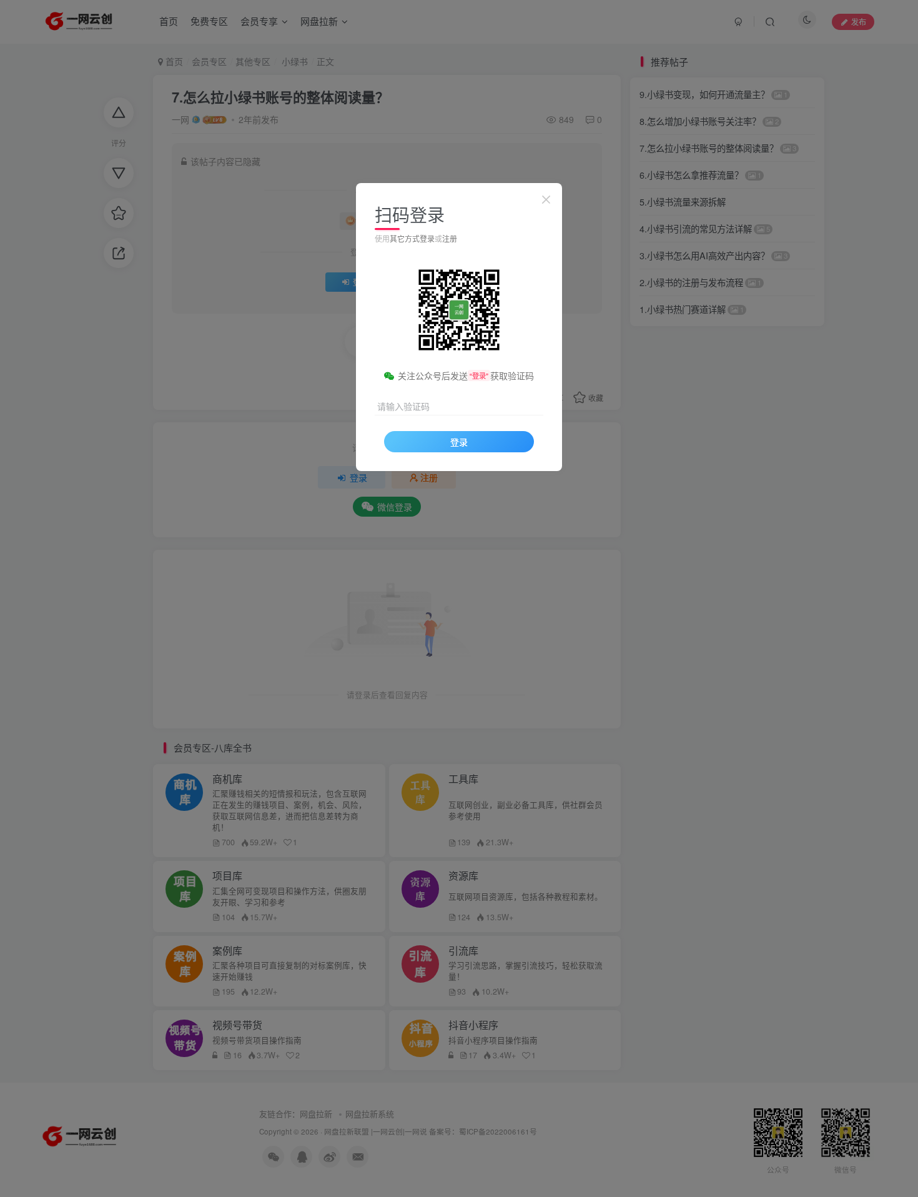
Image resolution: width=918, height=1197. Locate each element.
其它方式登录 (412, 238)
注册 (449, 238)
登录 (459, 441)
